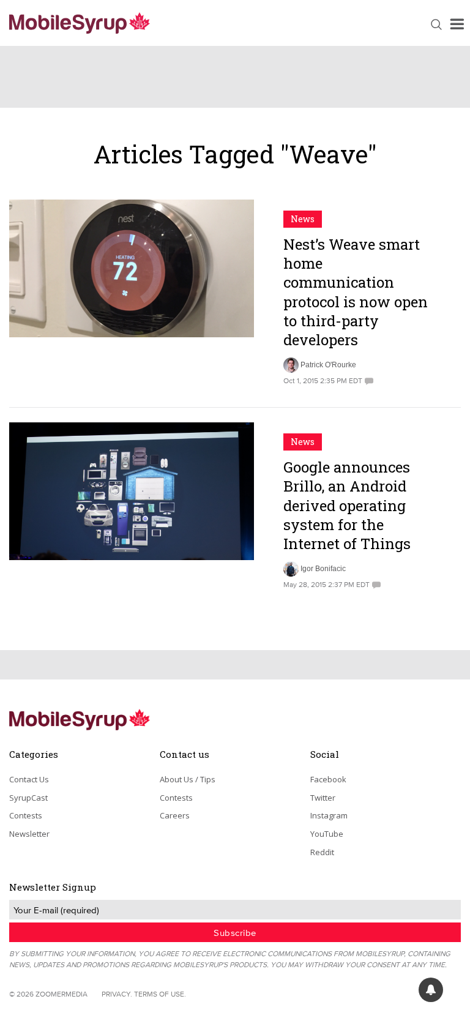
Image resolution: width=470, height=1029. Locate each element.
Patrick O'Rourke (328, 365)
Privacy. (117, 994)
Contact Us (29, 779)
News (303, 219)
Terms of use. (160, 994)
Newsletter (29, 833)
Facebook (328, 779)
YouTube (326, 833)
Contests (25, 815)
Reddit (322, 852)
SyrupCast (28, 797)
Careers (175, 815)
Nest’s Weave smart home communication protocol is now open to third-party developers (355, 292)
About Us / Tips (187, 779)
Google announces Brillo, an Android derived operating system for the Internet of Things (347, 505)
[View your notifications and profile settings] (431, 990)
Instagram (329, 815)
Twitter (322, 797)
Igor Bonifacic (323, 568)
